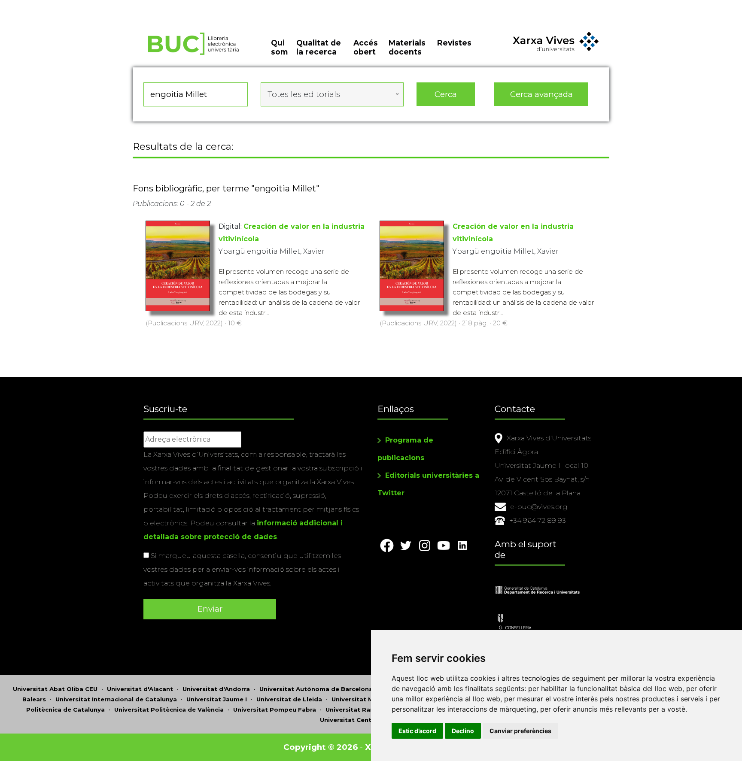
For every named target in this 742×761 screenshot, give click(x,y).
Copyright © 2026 (320, 747)
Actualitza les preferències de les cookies (80, 6)
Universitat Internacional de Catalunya (116, 699)
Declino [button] (463, 730)
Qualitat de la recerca (318, 47)
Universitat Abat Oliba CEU (55, 688)
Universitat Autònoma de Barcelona (316, 688)
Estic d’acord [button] (417, 730)
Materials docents (407, 47)
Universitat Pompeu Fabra (274, 709)
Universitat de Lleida (289, 699)
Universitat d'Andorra (216, 688)
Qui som (279, 47)
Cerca (446, 94)
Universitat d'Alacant (140, 688)
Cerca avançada (541, 94)
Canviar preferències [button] (520, 730)
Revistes (454, 42)
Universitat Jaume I (216, 699)
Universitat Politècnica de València (169, 709)
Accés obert (365, 47)
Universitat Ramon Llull (362, 709)
